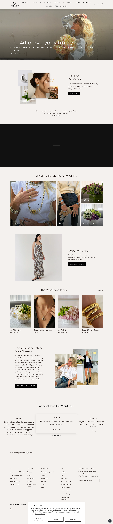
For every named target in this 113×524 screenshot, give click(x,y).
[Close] (76, 233)
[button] (110, 521)
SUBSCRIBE (67, 284)
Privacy (62, 280)
